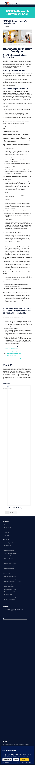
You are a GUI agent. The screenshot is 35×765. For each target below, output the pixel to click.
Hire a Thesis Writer (8, 602)
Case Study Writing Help (10, 576)
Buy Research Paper (9, 550)
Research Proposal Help (10, 563)
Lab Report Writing (8, 594)
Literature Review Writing (10, 589)
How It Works (7, 527)
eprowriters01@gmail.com (12, 610)
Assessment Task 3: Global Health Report (13, 507)
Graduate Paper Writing (9, 599)
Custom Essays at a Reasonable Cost (13, 561)
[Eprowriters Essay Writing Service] (12, 3)
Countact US (7, 535)
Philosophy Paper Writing (10, 591)
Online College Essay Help (10, 553)
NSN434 (8, 48)
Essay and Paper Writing (10, 597)
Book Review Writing (9, 586)
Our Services (7, 530)
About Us (6, 532)
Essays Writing (7, 545)
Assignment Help (8, 555)
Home (5, 524)
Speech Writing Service (9, 584)
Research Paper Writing (9, 548)
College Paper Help (8, 542)
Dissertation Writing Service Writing (12, 581)
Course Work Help (8, 558)
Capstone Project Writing (10, 579)
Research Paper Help (9, 566)
